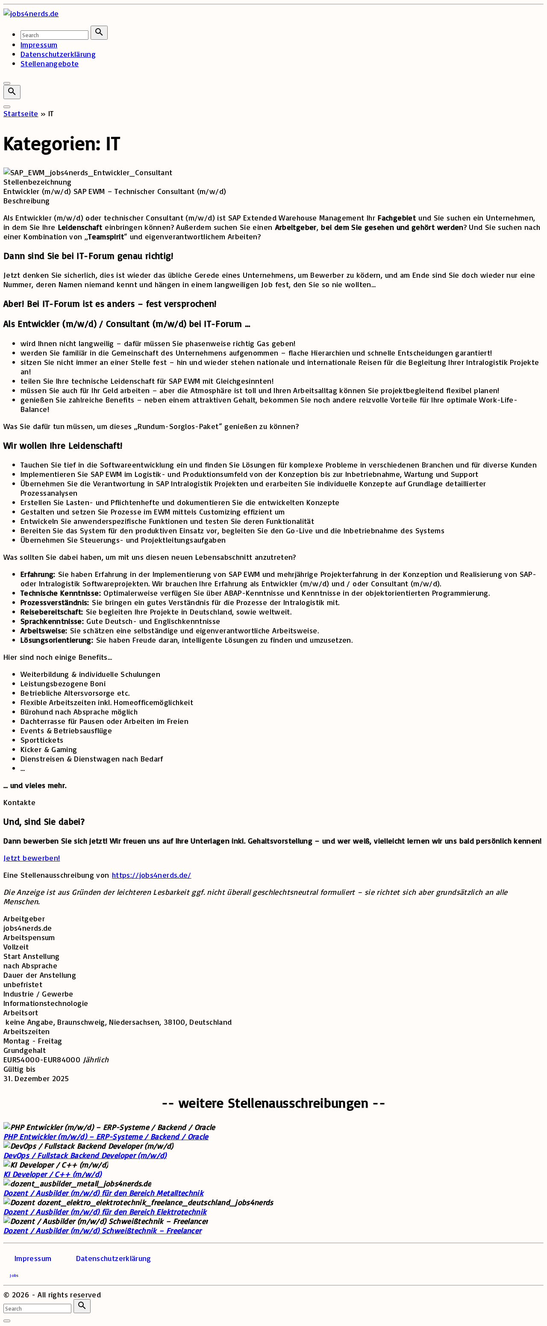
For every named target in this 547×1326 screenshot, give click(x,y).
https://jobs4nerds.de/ (151, 874)
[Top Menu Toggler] (6, 107)
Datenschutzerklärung (113, 1258)
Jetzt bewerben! (31, 857)
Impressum (33, 1258)
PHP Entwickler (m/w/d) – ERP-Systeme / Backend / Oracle (106, 1136)
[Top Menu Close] (6, 83)
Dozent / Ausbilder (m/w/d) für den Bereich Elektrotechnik (105, 1211)
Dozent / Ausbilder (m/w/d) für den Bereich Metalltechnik (103, 1192)
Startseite (20, 113)
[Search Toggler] (6, 1321)
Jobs (14, 1275)
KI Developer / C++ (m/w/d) (52, 1174)
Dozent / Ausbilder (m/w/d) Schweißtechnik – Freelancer (102, 1230)
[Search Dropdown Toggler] (12, 92)
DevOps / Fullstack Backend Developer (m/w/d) (85, 1155)
